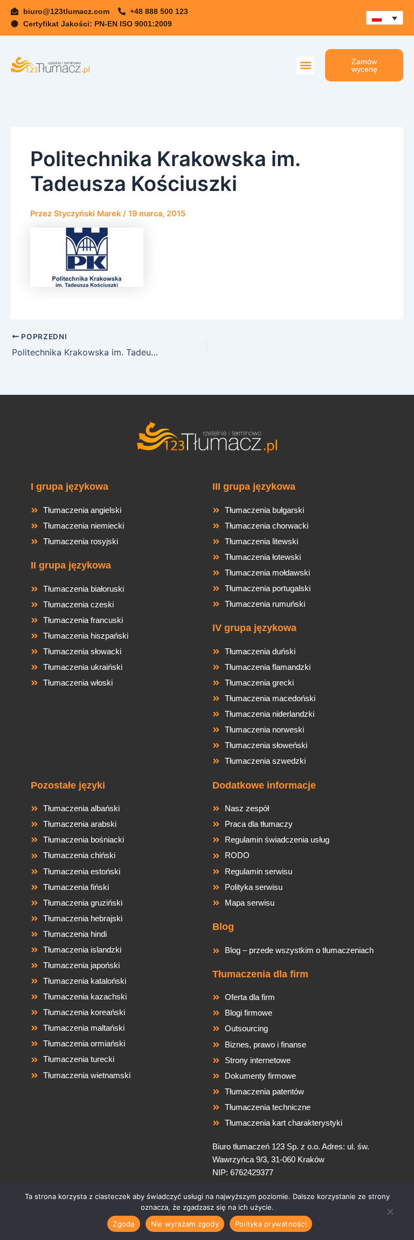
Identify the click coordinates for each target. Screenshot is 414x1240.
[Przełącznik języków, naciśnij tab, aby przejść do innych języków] (384, 18)
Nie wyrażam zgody (185, 1224)
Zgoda (123, 1224)
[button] (305, 65)
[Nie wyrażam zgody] (390, 1214)
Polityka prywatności (271, 1224)
